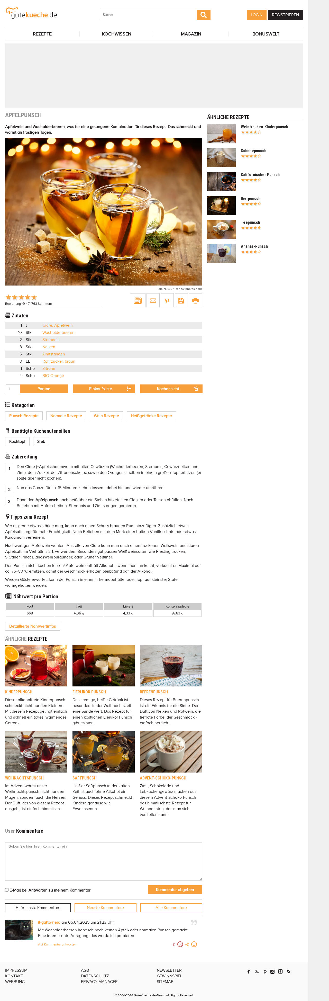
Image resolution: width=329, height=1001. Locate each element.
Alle (171, 907)
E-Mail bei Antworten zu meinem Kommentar (49, 890)
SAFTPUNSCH (84, 778)
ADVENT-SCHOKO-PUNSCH (163, 778)
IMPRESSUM (16, 970)
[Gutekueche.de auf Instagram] (272, 972)
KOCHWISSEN (116, 33)
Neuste (105, 907)
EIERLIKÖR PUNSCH (89, 692)
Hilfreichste (38, 907)
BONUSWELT (265, 33)
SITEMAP (165, 981)
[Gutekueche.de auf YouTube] (257, 971)
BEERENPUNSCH (154, 692)
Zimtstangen (53, 354)
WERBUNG (15, 981)
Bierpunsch (250, 198)
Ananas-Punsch (254, 246)
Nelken (48, 347)
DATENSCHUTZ (95, 976)
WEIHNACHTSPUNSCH (24, 778)
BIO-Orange (53, 375)
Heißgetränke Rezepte (151, 416)
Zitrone (48, 368)
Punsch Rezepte (24, 416)
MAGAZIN (191, 33)
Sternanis (50, 339)
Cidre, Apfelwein (57, 325)
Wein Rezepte (106, 416)
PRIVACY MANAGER (99, 981)
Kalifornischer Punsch (260, 174)
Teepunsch (250, 222)
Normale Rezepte (66, 416)
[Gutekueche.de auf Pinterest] (265, 971)
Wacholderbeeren (58, 332)
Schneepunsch (253, 150)
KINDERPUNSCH (18, 692)
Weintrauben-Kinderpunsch (264, 126)
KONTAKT (14, 976)
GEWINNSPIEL (169, 976)
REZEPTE (42, 33)
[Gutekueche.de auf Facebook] (248, 971)
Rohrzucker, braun (58, 361)
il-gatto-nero (49, 922)
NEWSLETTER (169, 970)
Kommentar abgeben (175, 889)
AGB (85, 970)
